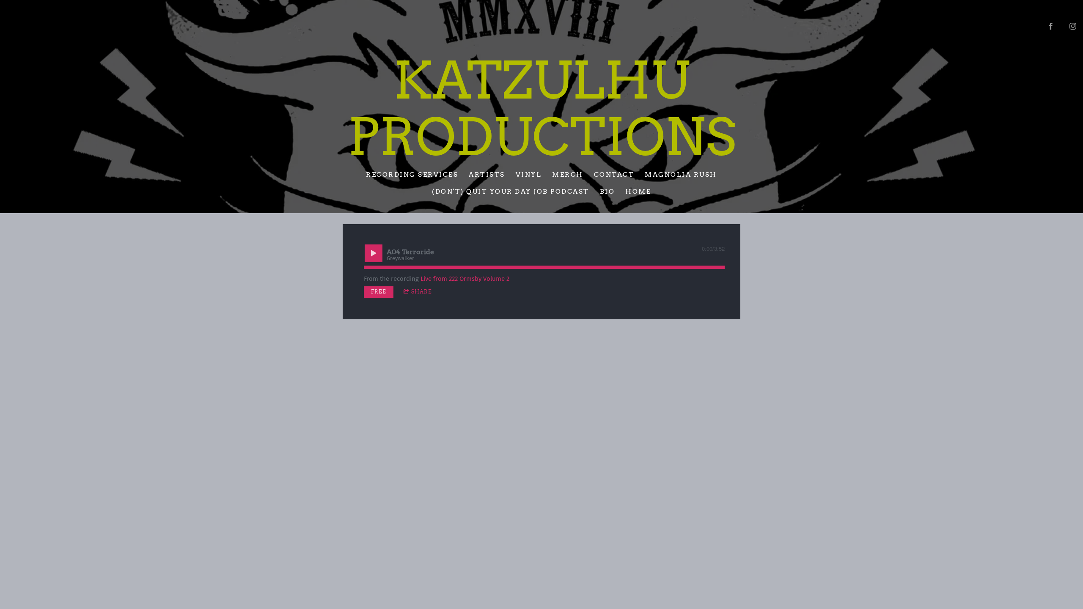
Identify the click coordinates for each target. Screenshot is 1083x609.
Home (638, 191)
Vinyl (529, 174)
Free (378, 291)
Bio (607, 191)
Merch (567, 174)
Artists (487, 174)
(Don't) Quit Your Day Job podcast (510, 191)
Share (421, 291)
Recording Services (412, 174)
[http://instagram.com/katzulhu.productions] (1072, 26)
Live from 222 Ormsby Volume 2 (465, 279)
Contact (614, 174)
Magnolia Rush (681, 174)
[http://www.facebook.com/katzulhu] (1050, 26)
